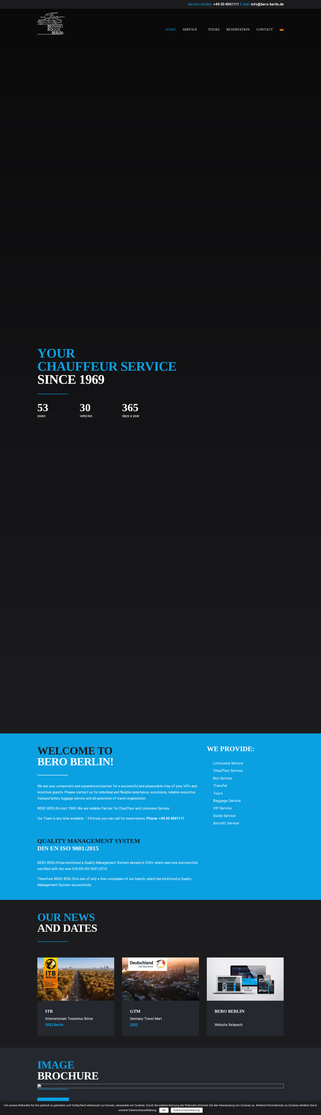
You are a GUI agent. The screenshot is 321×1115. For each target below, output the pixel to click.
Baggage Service (227, 800)
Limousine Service (228, 763)
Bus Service (222, 778)
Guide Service (224, 816)
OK (164, 1110)
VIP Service (222, 808)
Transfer (220, 785)
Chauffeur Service (228, 770)
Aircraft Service (226, 823)
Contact (265, 29)
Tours (214, 29)
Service (190, 29)
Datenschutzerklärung (187, 1110)
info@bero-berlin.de (267, 4)
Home (171, 29)
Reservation (238, 29)
